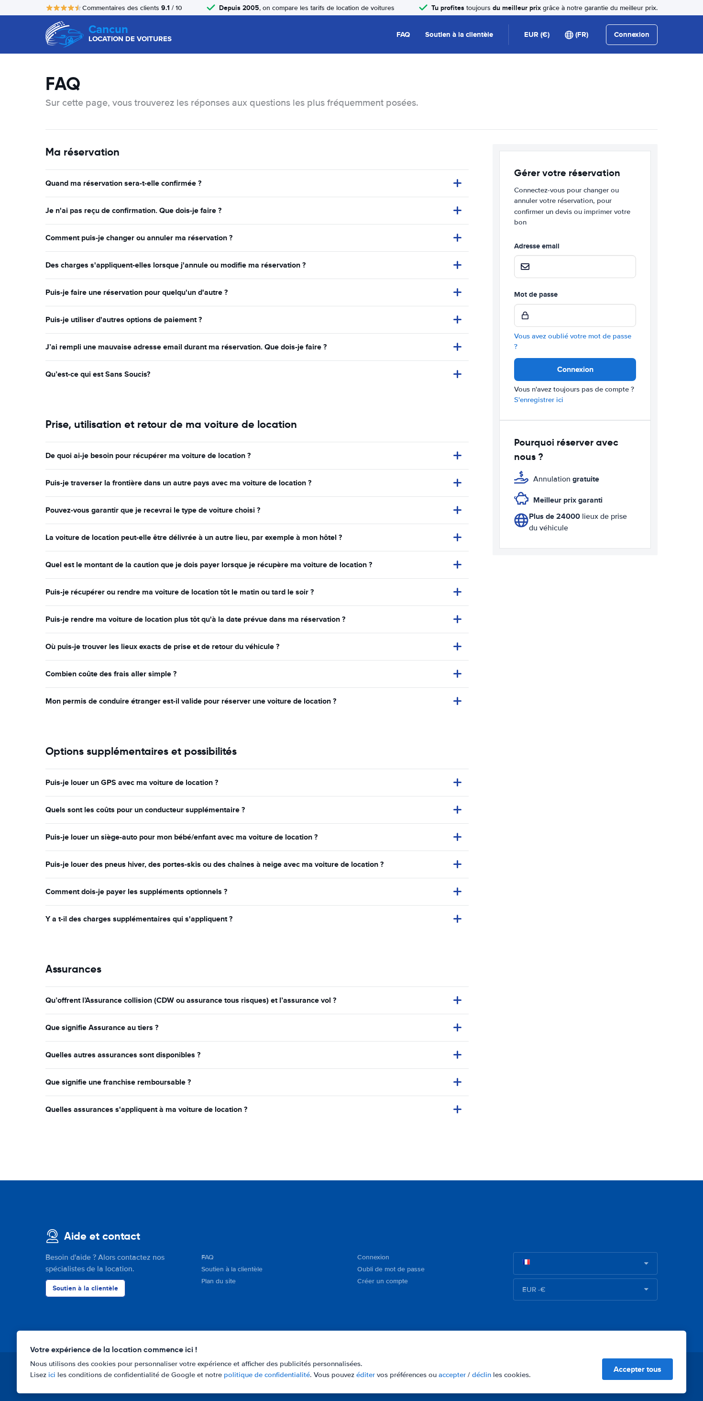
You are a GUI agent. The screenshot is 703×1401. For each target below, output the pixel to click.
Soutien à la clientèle (459, 34)
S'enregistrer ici (538, 399)
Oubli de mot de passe (391, 1269)
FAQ (403, 34)
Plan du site (218, 1281)
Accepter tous (637, 1369)
